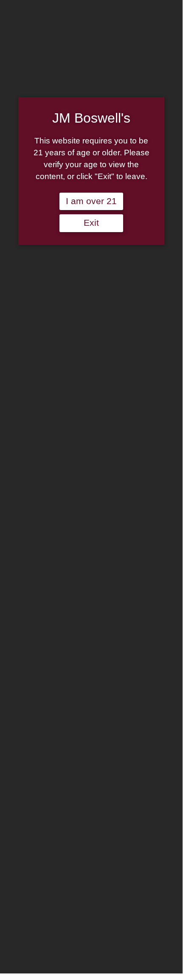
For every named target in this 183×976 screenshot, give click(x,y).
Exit (91, 223)
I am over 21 (91, 201)
